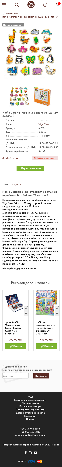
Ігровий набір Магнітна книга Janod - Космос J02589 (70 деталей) (13, 328)
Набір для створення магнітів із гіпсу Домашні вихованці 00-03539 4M (45, 328)
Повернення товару (30, 406)
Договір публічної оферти (30, 412)
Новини (30, 419)
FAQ (30, 396)
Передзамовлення (31, 168)
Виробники (30, 416)
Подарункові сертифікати (30, 409)
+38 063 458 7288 (30, 432)
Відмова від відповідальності (30, 400)
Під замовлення (30, 403)
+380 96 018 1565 (30, 428)
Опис (6, 184)
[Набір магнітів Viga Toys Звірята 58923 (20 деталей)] (19, 95)
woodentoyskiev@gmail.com (30, 435)
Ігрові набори (12, 13)
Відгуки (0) (16, 184)
